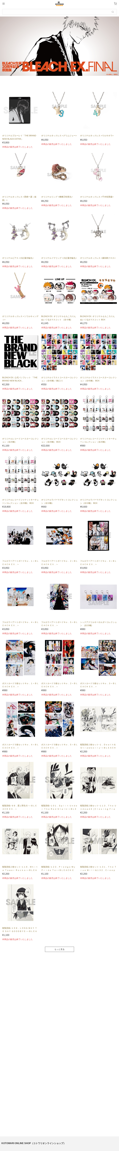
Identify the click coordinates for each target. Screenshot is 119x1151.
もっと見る (59, 949)
